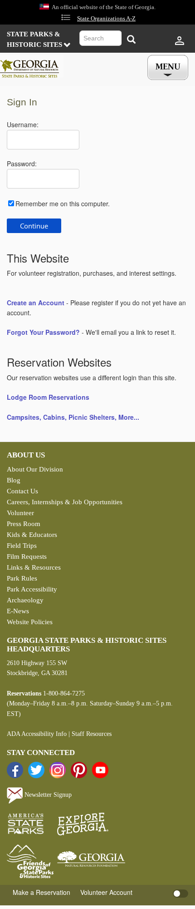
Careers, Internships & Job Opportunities (64, 502)
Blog (13, 480)
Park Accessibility (32, 589)
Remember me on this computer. (62, 203)
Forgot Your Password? (43, 332)
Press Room (23, 523)
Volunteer (20, 513)
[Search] (131, 39)
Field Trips (22, 545)
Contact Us (22, 491)
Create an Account (35, 302)
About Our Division (35, 469)
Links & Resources (34, 567)
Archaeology (25, 600)
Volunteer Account (106, 892)
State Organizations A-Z (106, 18)
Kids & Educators (32, 534)
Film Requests (27, 556)
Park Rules (22, 578)
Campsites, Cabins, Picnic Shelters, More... (73, 417)
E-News (18, 611)
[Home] (31, 66)
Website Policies (30, 622)
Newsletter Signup (47, 794)
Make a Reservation (41, 892)
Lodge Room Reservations (48, 397)
